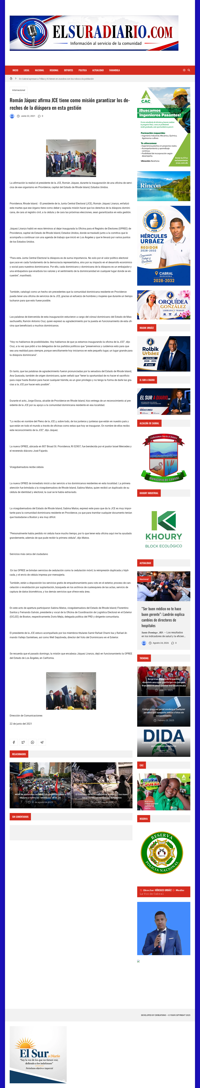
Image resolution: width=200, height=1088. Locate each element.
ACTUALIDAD (98, 70)
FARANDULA (114, 70)
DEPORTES (68, 70)
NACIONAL (39, 70)
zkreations (160, 1015)
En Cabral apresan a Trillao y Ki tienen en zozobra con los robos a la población (56, 78)
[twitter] (23, 742)
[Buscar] (189, 70)
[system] (184, 70)
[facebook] (14, 742)
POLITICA (83, 70)
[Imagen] (163, 586)
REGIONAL (54, 70)
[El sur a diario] (12, 116)
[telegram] (42, 742)
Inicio (15, 70)
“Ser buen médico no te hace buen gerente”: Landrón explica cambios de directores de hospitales (163, 617)
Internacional (18, 90)
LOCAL (26, 70)
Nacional (144, 579)
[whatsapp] (32, 742)
